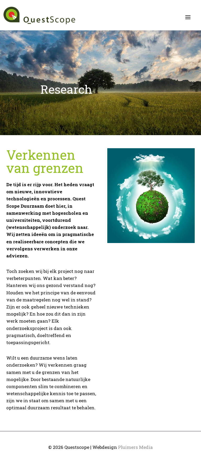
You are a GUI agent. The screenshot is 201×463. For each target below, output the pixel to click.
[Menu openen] (187, 17)
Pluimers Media (135, 447)
